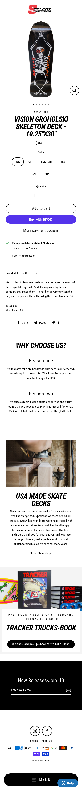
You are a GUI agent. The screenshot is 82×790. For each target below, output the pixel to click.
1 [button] (34, 104)
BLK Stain (46, 161)
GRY (30, 161)
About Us (47, 740)
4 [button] (43, 105)
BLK (17, 161)
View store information (23, 255)
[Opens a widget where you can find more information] (67, 783)
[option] (41, 59)
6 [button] (49, 105)
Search (34, 740)
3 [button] (40, 105)
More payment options (41, 230)
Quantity (41, 186)
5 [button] (46, 105)
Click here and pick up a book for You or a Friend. (41, 644)
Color (41, 152)
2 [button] (37, 105)
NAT (33, 173)
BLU (62, 161)
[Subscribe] (68, 690)
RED (47, 173)
